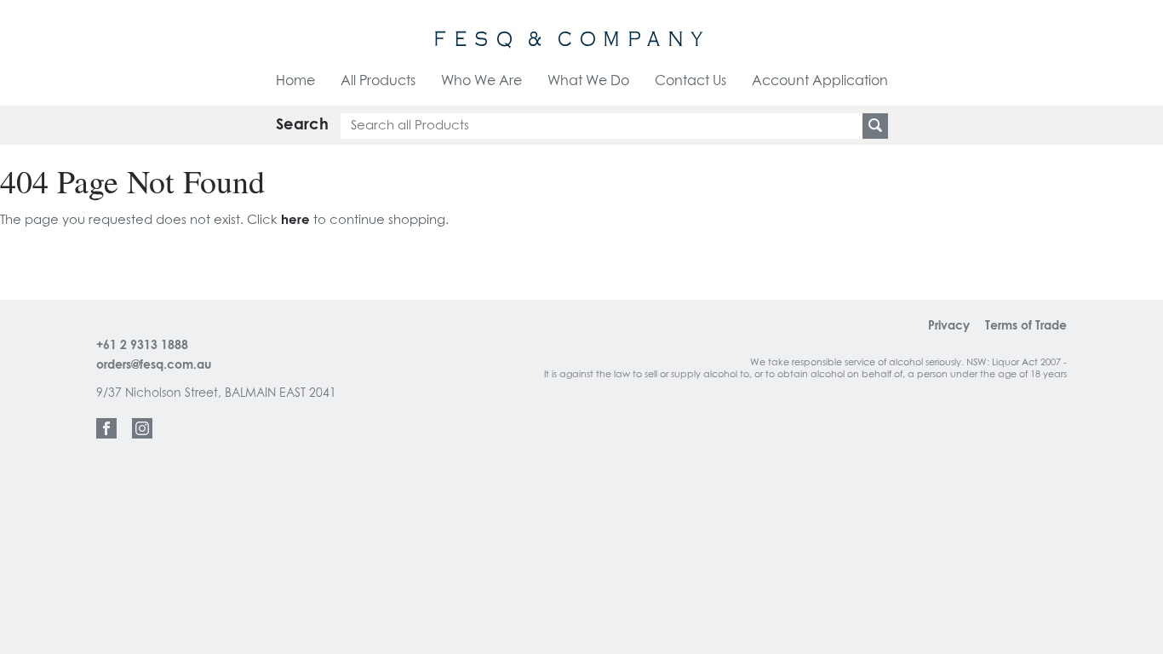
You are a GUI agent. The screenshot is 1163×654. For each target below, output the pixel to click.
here (295, 220)
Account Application (820, 81)
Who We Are (481, 81)
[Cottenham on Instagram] (142, 428)
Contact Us (690, 81)
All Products (378, 81)
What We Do (588, 81)
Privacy (949, 326)
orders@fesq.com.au (153, 365)
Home (295, 81)
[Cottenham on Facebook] (106, 428)
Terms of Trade (1026, 326)
